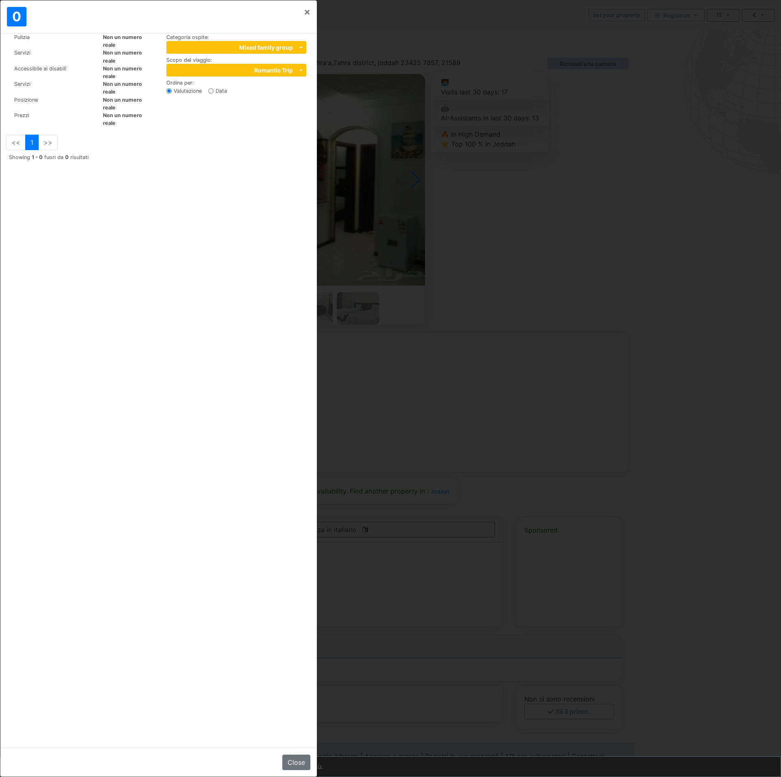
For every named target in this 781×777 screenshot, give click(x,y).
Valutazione (188, 91)
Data (221, 91)
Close (296, 762)
